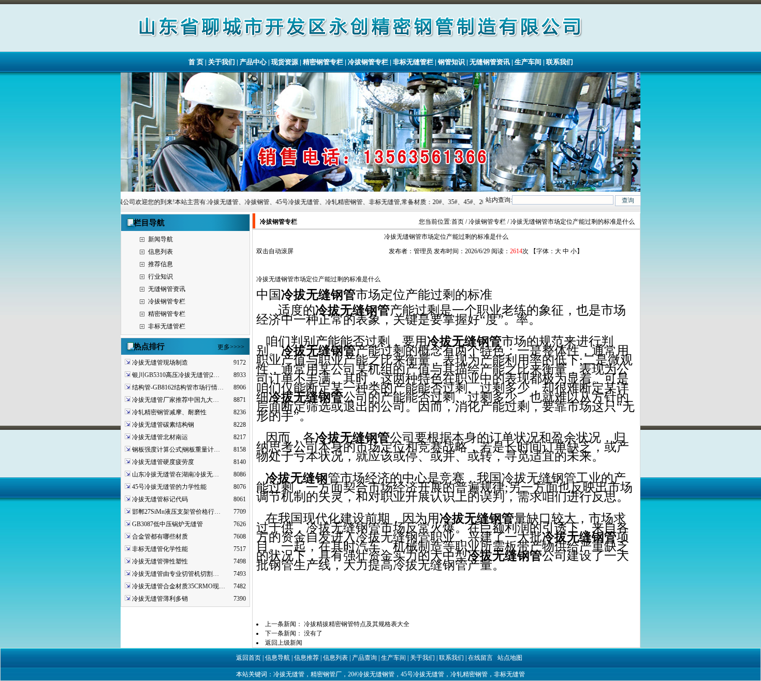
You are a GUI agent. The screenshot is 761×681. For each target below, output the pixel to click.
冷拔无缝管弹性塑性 (160, 561)
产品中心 (253, 62)
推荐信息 (160, 264)
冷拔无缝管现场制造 (160, 362)
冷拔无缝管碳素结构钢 (163, 424)
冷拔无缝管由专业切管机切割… (175, 573)
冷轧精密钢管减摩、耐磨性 (169, 412)
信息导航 (277, 657)
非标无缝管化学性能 (160, 549)
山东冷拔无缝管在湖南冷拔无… (175, 474)
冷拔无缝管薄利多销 (160, 598)
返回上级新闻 (283, 642)
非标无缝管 (509, 674)
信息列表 (160, 251)
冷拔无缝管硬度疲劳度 (163, 462)
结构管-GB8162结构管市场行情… (178, 387)
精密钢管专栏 (323, 62)
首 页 (195, 62)
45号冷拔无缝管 (422, 674)
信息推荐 (306, 657)
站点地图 (509, 657)
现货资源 (284, 62)
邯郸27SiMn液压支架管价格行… (176, 511)
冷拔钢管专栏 (368, 62)
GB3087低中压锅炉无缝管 (167, 524)
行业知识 (160, 276)
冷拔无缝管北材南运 (160, 437)
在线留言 (480, 657)
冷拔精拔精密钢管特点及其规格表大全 (356, 624)
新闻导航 (160, 239)
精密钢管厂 (326, 674)
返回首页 (248, 657)
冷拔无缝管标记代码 (160, 499)
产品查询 (364, 657)
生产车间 (528, 62)
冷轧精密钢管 (469, 674)
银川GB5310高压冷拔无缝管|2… (175, 375)
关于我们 (221, 62)
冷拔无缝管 (288, 674)
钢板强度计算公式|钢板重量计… (176, 449)
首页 (457, 221)
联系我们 (559, 62)
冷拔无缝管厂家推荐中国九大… (175, 399)
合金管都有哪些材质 (160, 536)
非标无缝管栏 (413, 62)
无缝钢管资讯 (490, 62)
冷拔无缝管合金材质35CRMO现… (178, 586)
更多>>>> (230, 347)
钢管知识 (451, 62)
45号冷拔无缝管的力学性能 (169, 486)
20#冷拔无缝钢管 (371, 674)
